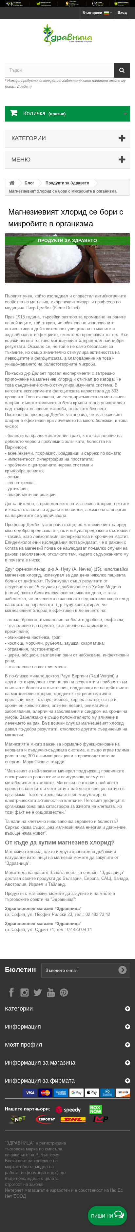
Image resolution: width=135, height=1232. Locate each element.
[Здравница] (67, 3)
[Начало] (12, 183)
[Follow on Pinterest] (64, 992)
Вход (122, 12)
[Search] (122, 70)
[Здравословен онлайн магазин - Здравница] (67, 35)
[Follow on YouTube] (51, 992)
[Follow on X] (37, 992)
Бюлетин (20, 969)
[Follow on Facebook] (11, 992)
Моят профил (23, 1044)
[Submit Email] (122, 970)
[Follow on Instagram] (25, 992)
